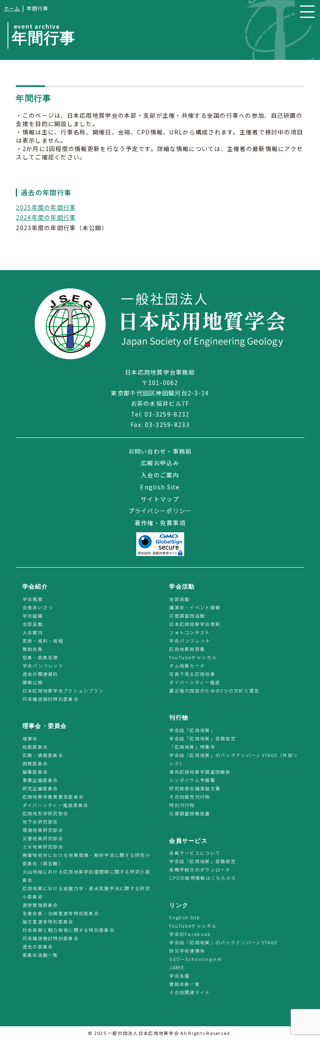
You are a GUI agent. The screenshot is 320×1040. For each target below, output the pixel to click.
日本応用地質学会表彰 (194, 624)
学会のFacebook (189, 934)
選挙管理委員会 (40, 905)
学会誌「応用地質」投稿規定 (202, 738)
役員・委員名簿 (40, 657)
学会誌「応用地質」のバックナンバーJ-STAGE (223, 942)
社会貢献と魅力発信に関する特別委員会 (68, 930)
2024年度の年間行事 (46, 217)
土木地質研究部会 (42, 847)
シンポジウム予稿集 (192, 780)
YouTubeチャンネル (193, 657)
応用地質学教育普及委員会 (53, 797)
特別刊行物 (182, 805)
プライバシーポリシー (160, 510)
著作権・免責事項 (160, 523)
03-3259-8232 (167, 414)
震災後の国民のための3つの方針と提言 (214, 691)
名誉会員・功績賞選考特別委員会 (60, 913)
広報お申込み (160, 463)
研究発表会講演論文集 (194, 788)
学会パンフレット (43, 666)
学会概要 (32, 599)
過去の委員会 (37, 946)
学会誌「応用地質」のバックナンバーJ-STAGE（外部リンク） (233, 759)
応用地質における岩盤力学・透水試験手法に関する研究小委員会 (86, 892)
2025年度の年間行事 (46, 207)
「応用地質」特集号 (192, 747)
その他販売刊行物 (189, 797)
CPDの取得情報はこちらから (205, 878)
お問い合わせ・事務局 (160, 451)
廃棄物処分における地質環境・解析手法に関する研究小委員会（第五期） (86, 859)
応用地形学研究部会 (45, 813)
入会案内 (32, 632)
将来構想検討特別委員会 (50, 699)
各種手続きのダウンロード (199, 869)
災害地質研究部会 (42, 838)
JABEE (176, 967)
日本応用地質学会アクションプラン (63, 691)
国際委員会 (35, 763)
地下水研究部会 (40, 822)
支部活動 (32, 624)
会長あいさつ (37, 607)
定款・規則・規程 (42, 641)
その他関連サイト (189, 992)
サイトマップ (160, 499)
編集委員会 (35, 772)
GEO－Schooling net (195, 959)
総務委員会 (35, 747)
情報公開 (32, 682)
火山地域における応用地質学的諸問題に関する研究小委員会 (86, 876)
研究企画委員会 (40, 788)
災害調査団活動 (187, 616)
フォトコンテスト (189, 632)
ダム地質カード (187, 666)
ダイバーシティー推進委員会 (55, 805)
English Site (160, 487)
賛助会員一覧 (184, 984)
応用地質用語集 (187, 649)
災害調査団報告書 (189, 813)
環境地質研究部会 (42, 830)
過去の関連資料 (40, 674)
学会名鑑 (179, 976)
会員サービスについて (194, 853)
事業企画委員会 (40, 780)
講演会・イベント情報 (194, 607)
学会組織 (32, 616)
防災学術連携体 (187, 951)
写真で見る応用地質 (192, 674)
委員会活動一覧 (40, 955)
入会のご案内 (160, 475)
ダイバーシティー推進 (194, 682)
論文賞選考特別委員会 (48, 921)
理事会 (30, 738)
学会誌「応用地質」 (192, 730)
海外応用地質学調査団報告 (199, 772)
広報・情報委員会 (42, 755)
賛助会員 (32, 649)
